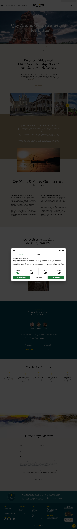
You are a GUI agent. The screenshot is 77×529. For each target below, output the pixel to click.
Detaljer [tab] (38, 254)
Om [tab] (56, 254)
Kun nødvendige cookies (21, 277)
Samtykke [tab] (20, 254)
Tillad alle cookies (56, 277)
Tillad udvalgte (38, 277)
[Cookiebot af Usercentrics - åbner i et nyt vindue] (59, 250)
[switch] (31, 273)
